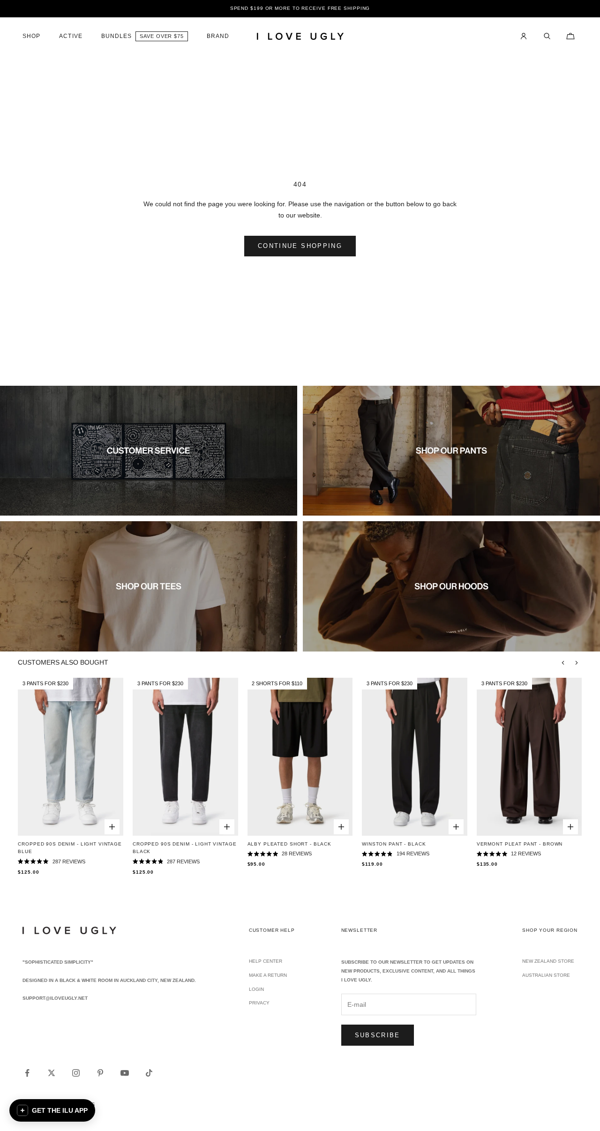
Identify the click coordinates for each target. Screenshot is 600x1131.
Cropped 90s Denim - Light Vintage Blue (70, 847)
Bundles (116, 36)
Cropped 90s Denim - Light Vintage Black (185, 847)
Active (70, 36)
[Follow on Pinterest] (100, 1073)
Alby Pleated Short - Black (289, 843)
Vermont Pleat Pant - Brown (519, 843)
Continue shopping (300, 245)
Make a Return (268, 975)
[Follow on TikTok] (149, 1073)
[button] (52, 1110)
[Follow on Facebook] (27, 1073)
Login (256, 989)
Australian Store (546, 975)
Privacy (259, 1002)
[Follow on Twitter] (51, 1073)
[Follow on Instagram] (76, 1073)
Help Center (265, 961)
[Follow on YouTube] (124, 1073)
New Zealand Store (548, 961)
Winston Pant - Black (394, 843)
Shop (31, 36)
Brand (218, 36)
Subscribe (377, 1035)
